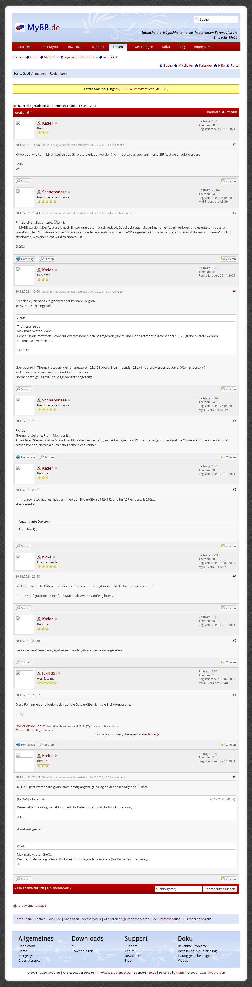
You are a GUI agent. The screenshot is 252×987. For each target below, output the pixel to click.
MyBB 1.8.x (52, 57)
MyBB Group (216, 972)
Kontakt (40, 919)
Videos (183, 960)
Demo (22, 951)
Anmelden (39, 73)
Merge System (28, 955)
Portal (235, 65)
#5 (234, 489)
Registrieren (58, 73)
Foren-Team (23, 919)
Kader (120, 145)
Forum (118, 46)
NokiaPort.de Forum (31, 726)
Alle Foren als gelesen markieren (126, 919)
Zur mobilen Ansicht (197, 919)
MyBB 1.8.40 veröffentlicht (135, 89)
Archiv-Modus (91, 919)
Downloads (75, 46)
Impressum (202, 46)
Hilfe (221, 65)
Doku (166, 46)
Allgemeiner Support (79, 57)
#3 (234, 291)
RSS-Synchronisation (166, 919)
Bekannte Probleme (192, 946)
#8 (234, 695)
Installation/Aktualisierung (197, 951)
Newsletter (133, 955)
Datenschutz (122, 972)
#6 (234, 576)
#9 (234, 777)
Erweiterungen (142, 46)
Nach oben (71, 919)
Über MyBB (49, 46)
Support (98, 46)
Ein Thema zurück (30, 888)
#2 (234, 213)
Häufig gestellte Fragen (195, 955)
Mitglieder (185, 65)
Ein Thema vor (58, 888)
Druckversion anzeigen (33, 905)
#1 (234, 145)
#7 (234, 640)
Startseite (25, 46)
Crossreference (29, 960)
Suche (168, 65)
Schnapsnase (124, 213)
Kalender (205, 65)
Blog (182, 46)
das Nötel (149, 734)
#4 (234, 421)
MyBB (76, 946)
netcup (151, 972)
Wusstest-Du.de (25, 730)
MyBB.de (54, 919)
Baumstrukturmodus (222, 112)
